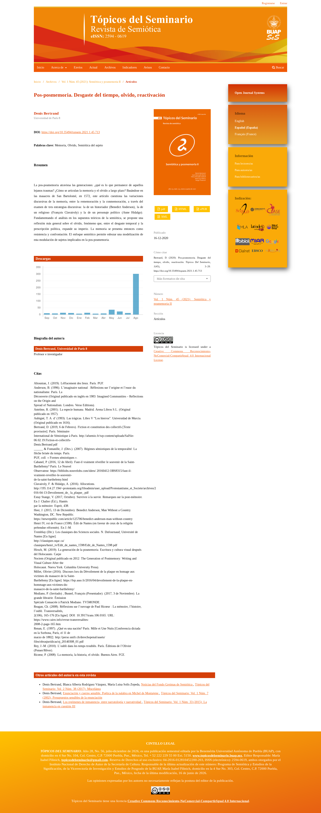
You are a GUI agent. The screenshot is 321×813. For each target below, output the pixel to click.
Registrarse (268, 3)
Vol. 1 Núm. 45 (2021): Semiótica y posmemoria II (91, 81)
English (239, 121)
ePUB (203, 209)
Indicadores (130, 67)
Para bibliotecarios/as (247, 176)
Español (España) (246, 127)
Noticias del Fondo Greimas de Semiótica (167, 684)
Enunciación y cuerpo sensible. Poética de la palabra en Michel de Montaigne (111, 693)
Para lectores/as (244, 163)
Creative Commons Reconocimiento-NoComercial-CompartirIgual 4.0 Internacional (188, 801)
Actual (93, 67)
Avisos (148, 67)
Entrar (283, 3)
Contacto (164, 67)
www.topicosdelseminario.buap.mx (217, 755)
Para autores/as (243, 170)
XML (163, 216)
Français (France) (245, 134)
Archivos (110, 67)
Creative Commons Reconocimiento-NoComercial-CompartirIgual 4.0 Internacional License (182, 356)
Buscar (279, 67)
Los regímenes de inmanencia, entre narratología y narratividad (102, 702)
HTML (182, 209)
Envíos (78, 67)
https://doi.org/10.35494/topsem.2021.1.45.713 (70, 132)
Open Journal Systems (249, 92)
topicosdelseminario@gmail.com (84, 760)
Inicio (40, 67)
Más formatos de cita (171, 279)
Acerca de (57, 67)
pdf (162, 209)
